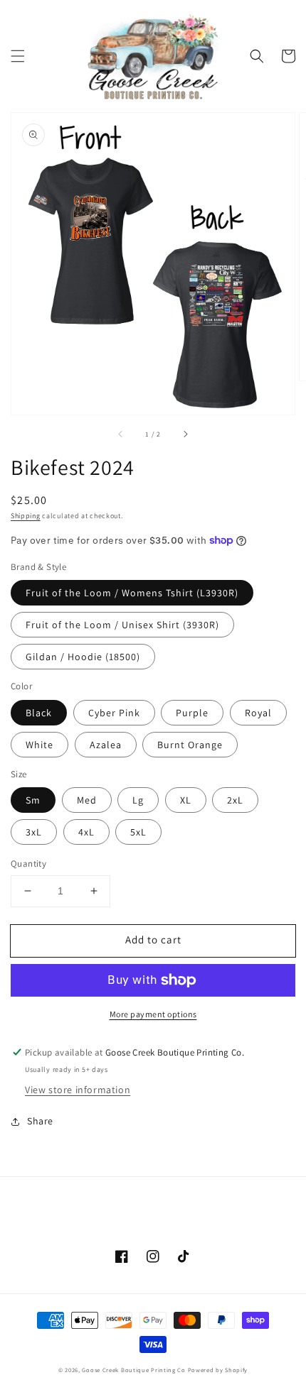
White (39, 744)
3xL (34, 832)
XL (185, 800)
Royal (258, 712)
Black (39, 712)
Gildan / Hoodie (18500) (83, 656)
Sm (33, 800)
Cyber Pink (114, 712)
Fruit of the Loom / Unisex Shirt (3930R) (122, 624)
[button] (17, 56)
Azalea (106, 744)
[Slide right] (185, 434)
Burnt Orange (190, 744)
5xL (138, 832)
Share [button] (40, 1120)
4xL (86, 832)
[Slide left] (121, 434)
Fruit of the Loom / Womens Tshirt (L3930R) (132, 592)
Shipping (26, 515)
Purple (192, 712)
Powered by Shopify (218, 1370)
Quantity (28, 864)
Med (87, 800)
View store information (77, 1089)
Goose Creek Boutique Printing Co (133, 1370)
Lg (138, 800)
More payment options (153, 1014)
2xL (235, 800)
